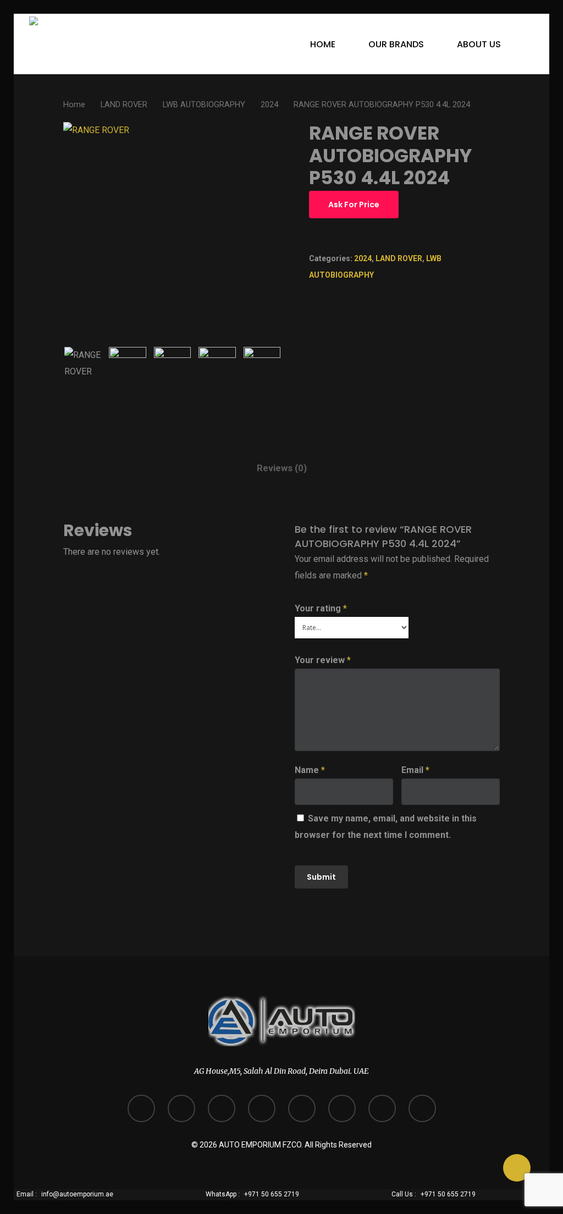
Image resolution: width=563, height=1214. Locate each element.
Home (74, 104)
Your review (323, 660)
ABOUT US (479, 44)
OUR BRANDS (396, 44)
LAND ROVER (124, 104)
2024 (269, 104)
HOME (322, 44)
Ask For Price (353, 204)
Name (310, 770)
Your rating (321, 608)
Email (415, 770)
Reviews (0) (282, 467)
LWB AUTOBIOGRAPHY (204, 104)
